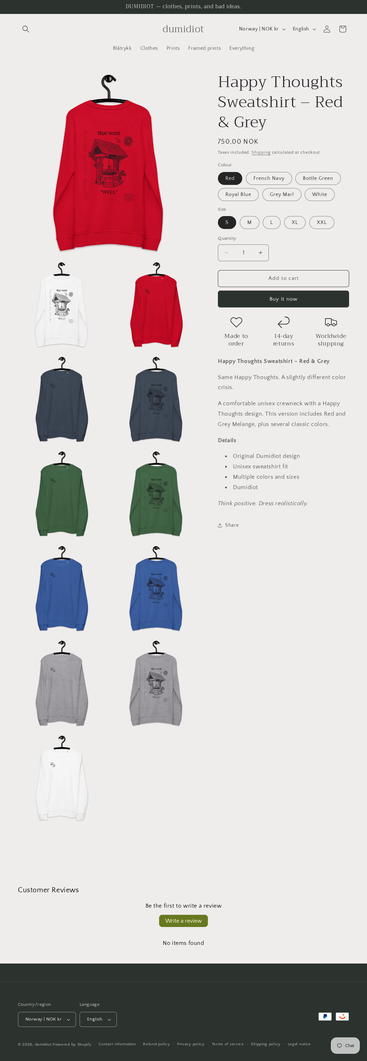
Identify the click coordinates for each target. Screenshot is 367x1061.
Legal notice (299, 1044)
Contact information (117, 1044)
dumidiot (43, 1044)
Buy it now (283, 299)
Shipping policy (266, 1044)
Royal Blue (238, 194)
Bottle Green (318, 178)
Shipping (261, 152)
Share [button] (232, 525)
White (319, 194)
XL (295, 222)
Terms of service (228, 1044)
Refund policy (156, 1044)
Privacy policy (191, 1044)
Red (230, 178)
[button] (26, 29)
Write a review (183, 921)
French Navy (269, 178)
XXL (322, 222)
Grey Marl (282, 194)
